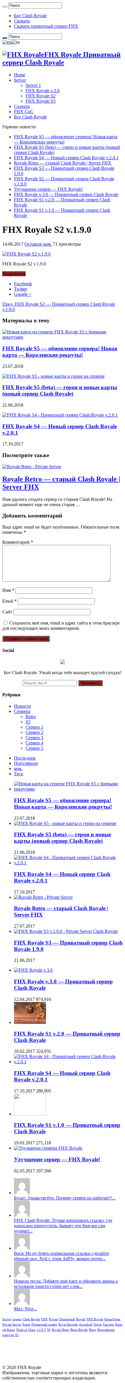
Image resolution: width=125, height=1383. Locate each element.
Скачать (22, 20)
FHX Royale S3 (41, 101)
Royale (80, 1319)
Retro (31, 716)
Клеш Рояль (112, 1319)
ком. (18, 768)
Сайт (7, 611)
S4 (49, 1329)
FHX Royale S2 (41, 95)
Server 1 (33, 85)
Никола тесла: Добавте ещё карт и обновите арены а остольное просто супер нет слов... (66, 1284)
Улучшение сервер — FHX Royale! (48, 189)
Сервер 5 (34, 748)
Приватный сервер (44, 1324)
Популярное (26, 763)
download (85, 1324)
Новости (22, 706)
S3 (17, 1335)
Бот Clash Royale (30, 15)
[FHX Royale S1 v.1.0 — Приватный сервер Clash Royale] (30, 1113)
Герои (98, 1324)
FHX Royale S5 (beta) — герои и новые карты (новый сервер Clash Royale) (59, 390)
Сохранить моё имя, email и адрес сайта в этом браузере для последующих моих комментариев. (61, 625)
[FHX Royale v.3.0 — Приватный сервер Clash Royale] (33, 970)
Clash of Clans (25, 1329)
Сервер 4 (34, 742)
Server (20, 80)
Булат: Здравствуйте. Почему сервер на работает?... (64, 1197)
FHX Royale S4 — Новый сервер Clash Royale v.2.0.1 (66, 157)
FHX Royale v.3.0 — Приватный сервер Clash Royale (66, 194)
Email (9, 601)
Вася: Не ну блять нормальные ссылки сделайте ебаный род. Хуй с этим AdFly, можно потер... (61, 1256)
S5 (28, 721)
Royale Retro (60, 1329)
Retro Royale (79, 1329)
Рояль (26, 1324)
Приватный (67, 1319)
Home (19, 74)
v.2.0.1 (41, 1329)
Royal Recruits (68, 1324)
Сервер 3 (34, 737)
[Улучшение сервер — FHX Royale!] (48, 1148)
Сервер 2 (34, 732)
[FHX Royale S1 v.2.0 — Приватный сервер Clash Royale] (30, 1022)
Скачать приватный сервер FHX (46, 26)
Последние (25, 758)
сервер (17, 1319)
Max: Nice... (25, 1308)
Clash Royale (31, 1319)
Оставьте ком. (38, 244)
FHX (44, 1319)
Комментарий (17, 542)
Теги (18, 773)
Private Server (11, 1324)
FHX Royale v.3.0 (43, 90)
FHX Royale (95, 1319)
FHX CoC (23, 111)
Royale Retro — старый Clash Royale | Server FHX (62, 162)
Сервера (22, 711)
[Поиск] (4, 7)
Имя (8, 590)
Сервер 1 (34, 727)
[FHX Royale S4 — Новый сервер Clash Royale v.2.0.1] (68, 1061)
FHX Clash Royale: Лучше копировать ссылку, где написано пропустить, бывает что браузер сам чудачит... (63, 1225)
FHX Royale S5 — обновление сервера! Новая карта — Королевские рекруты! (59, 351)
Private (53, 1319)
